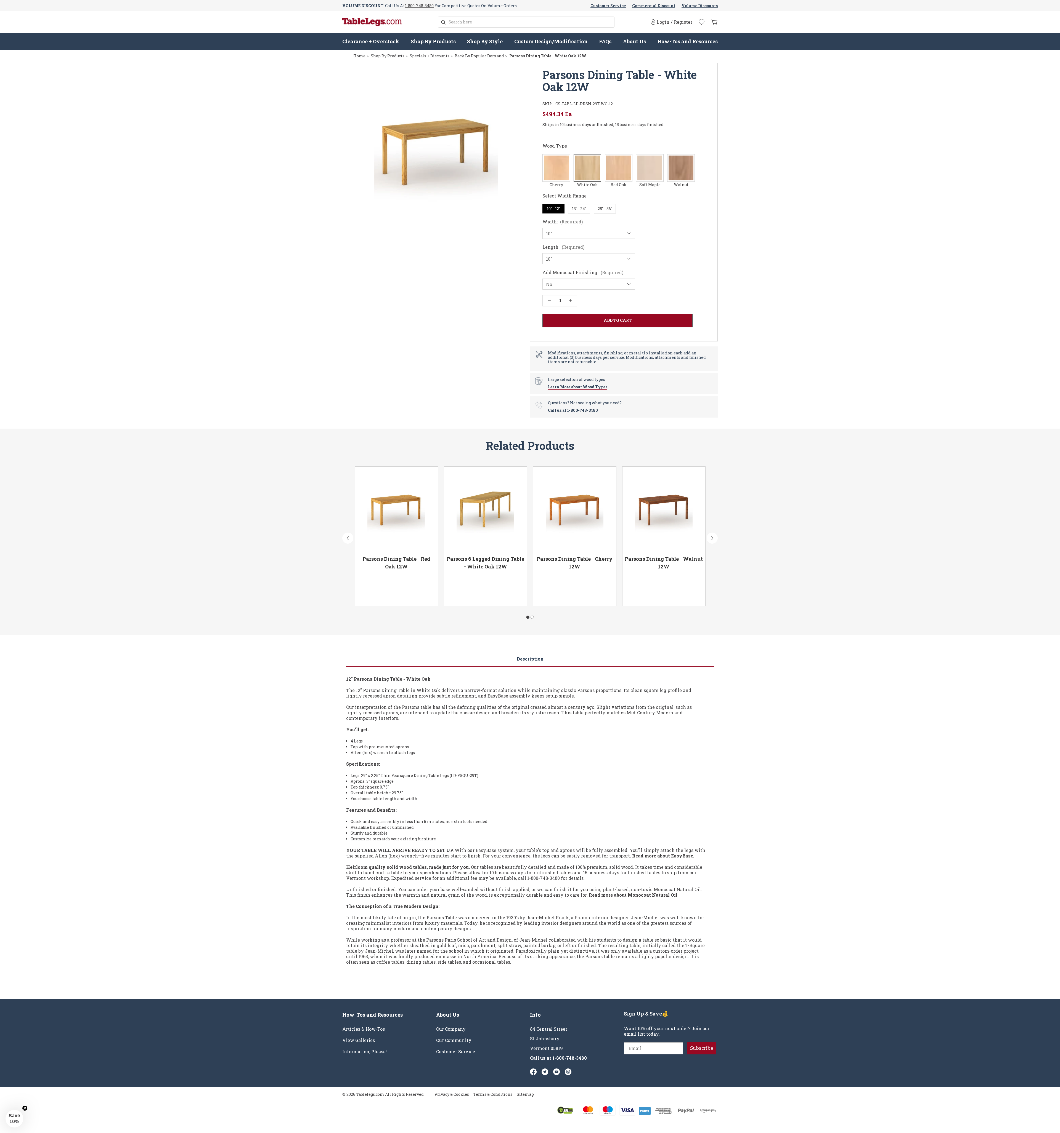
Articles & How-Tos (363, 1029)
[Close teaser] (25, 1108)
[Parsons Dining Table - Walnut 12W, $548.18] (664, 509)
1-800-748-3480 (419, 5)
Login (663, 22)
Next (712, 538)
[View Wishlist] (701, 22)
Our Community (453, 1040)
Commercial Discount (653, 5)
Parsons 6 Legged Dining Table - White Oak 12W (485, 562)
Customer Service (608, 5)
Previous (347, 538)
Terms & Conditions (492, 1094)
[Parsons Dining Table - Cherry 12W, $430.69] (575, 509)
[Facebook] (533, 1071)
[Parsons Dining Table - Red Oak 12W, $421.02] (396, 509)
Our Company (451, 1029)
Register (683, 22)
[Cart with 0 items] (714, 22)
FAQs (605, 41)
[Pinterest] (545, 1071)
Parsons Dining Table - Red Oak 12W (396, 562)
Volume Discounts (700, 5)
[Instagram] (568, 1071)
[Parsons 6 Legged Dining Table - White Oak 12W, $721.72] (485, 509)
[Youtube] (556, 1071)
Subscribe (701, 1048)
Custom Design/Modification (551, 41)
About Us (634, 41)
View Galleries (358, 1040)
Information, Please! (364, 1051)
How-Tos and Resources (687, 41)
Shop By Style (485, 41)
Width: (562, 222)
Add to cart (417, 594)
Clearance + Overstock (370, 41)
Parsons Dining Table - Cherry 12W (575, 562)
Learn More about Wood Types (577, 386)
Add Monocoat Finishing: (582, 272)
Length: (563, 247)
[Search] (443, 22)
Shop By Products (433, 41)
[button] (14, 1118)
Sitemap (525, 1094)
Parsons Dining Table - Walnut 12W (664, 562)
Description (530, 659)
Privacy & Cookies (451, 1094)
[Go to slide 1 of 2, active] (527, 617)
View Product (378, 594)
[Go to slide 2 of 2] (532, 617)
